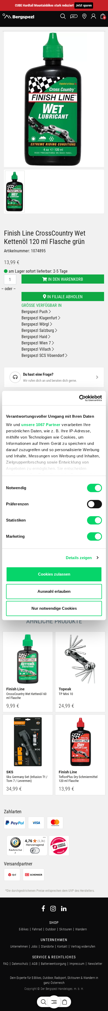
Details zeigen (79, 557)
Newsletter (95, 964)
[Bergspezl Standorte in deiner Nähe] (84, 16)
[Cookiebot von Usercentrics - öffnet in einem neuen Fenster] (79, 398)
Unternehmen (19, 946)
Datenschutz (20, 964)
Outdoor (50, 929)
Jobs (34, 946)
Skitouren (65, 929)
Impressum (76, 964)
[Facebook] (43, 909)
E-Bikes (24, 929)
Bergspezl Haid (34, 336)
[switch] (94, 504)
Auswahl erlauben (54, 591)
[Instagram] (53, 909)
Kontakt (62, 946)
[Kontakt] (74, 16)
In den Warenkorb (65, 279)
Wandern (81, 929)
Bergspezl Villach (36, 349)
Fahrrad (37, 929)
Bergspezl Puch (35, 311)
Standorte (47, 946)
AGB (34, 964)
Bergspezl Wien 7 (36, 342)
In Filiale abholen (64, 296)
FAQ (5, 964)
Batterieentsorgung (53, 964)
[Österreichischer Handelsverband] (59, 845)
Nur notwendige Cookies (54, 608)
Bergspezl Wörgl (35, 324)
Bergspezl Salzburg (38, 330)
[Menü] (44, 838)
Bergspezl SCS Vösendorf (43, 355)
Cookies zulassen (54, 574)
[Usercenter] (93, 16)
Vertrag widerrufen (83, 946)
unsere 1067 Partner (41, 424)
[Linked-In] (64, 909)
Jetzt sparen (84, 5)
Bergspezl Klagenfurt (39, 317)
